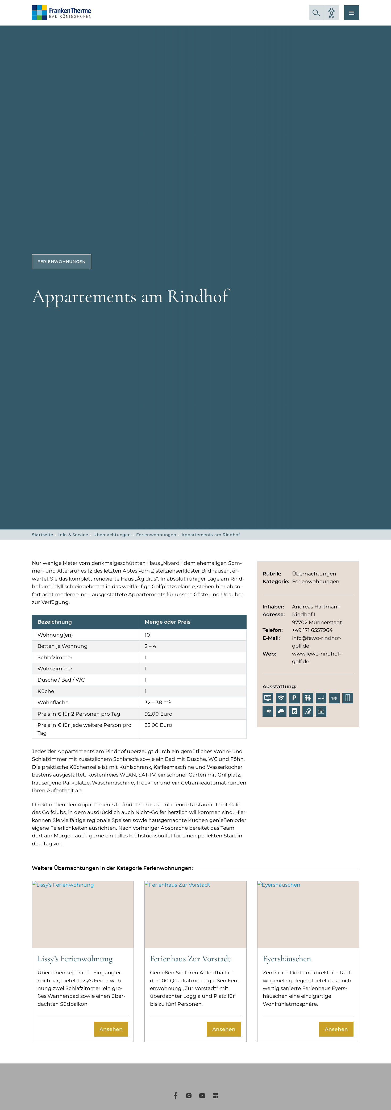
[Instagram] (189, 1095)
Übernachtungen (112, 534)
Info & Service (73, 534)
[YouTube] (202, 1095)
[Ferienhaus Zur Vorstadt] (195, 915)
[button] (316, 12)
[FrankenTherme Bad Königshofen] (61, 12)
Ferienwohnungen (156, 534)
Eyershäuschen (287, 958)
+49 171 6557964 (312, 630)
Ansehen (111, 1029)
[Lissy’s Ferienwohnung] (83, 915)
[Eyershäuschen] (308, 915)
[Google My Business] (215, 1095)
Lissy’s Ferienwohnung (75, 958)
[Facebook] (175, 1095)
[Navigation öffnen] (351, 12)
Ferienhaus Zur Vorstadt (190, 958)
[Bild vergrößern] (195, 264)
